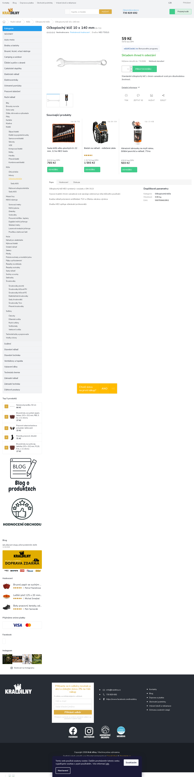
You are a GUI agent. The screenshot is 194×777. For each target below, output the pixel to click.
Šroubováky (10, 281)
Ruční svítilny (14, 323)
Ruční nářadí (9, 97)
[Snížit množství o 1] (131, 70)
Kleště (8, 127)
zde (107, 763)
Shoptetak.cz (125, 756)
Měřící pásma (14, 208)
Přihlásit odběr (73, 712)
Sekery (8, 250)
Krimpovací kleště (15, 149)
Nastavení (63, 770)
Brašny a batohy (11, 45)
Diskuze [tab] (76, 182)
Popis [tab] (51, 182)
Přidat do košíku (143, 69)
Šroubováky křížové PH (18, 289)
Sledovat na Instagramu (24, 668)
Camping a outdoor (13, 57)
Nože (8, 237)
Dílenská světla (15, 319)
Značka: (100, 32)
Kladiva (9, 123)
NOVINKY (8, 34)
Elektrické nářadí (11, 74)
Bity (7, 103)
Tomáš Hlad (112, 756)
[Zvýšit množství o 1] (131, 67)
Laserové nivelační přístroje (19, 228)
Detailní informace (129, 87)
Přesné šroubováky (16, 306)
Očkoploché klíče (15, 179)
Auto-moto (9, 39)
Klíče (8, 167)
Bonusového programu (148, 48)
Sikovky (12, 142)
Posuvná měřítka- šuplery (19, 218)
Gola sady (10, 110)
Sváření (7, 343)
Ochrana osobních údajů (159, 710)
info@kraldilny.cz (113, 690)
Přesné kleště (14, 159)
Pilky (8, 116)
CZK (170, 3)
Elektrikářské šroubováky (18, 296)
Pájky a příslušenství (14, 260)
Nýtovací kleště (12, 243)
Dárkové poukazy (12, 389)
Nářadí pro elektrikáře (14, 240)
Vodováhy (13, 215)
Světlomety (13, 326)
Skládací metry (14, 225)
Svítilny (9, 311)
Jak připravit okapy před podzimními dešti (20, 545)
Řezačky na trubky (13, 267)
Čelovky (12, 316)
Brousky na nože (12, 106)
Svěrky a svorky (12, 274)
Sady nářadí (10, 271)
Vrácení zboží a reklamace (66, 3)
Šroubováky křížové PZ (18, 293)
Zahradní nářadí (11, 378)
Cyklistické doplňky (13, 68)
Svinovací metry (15, 204)
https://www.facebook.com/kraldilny (121, 699)
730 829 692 (111, 694)
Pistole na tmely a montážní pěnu (19, 257)
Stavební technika (12, 355)
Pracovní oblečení (12, 91)
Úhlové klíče (13, 172)
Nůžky (11, 152)
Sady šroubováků (15, 299)
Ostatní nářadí (11, 247)
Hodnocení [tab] (63, 182)
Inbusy (11, 175)
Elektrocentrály (11, 80)
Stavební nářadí (11, 349)
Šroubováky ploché (16, 286)
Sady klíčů (15, 183)
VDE (10, 145)
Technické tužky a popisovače (17, 334)
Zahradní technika (12, 384)
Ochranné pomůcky (12, 85)
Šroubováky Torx (15, 303)
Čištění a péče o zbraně (14, 62)
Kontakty (6, 3)
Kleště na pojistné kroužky (19, 135)
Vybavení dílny (10, 366)
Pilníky (8, 254)
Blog (15, 3)
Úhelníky (12, 211)
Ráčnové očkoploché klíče (19, 188)
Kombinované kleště (16, 162)
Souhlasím (131, 762)
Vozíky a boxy (11, 338)
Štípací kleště (14, 132)
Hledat (105, 11)
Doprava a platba (27, 3)
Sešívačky (10, 277)
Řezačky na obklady (13, 264)
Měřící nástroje (11, 200)
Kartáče (9, 120)
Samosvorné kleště (16, 138)
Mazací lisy (10, 196)
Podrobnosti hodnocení (80, 32)
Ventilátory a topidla (13, 361)
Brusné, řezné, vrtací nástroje (17, 51)
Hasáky (12, 155)
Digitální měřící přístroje (18, 222)
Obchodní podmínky (45, 3)
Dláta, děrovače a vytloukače (17, 113)
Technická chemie (12, 372)
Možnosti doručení (156, 61)
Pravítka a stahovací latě (18, 232)
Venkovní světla (15, 329)
